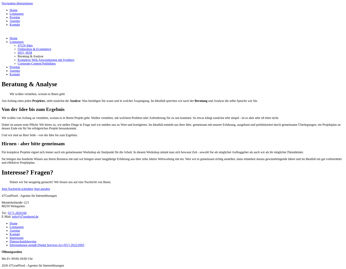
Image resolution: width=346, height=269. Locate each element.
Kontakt (15, 24)
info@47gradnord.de (25, 216)
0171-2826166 (17, 213)
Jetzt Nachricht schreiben (17, 189)
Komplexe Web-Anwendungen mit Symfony (46, 60)
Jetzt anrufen (42, 189)
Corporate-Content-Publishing (37, 63)
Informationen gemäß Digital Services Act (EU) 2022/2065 (47, 245)
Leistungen (17, 13)
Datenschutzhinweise (23, 241)
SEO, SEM (25, 52)
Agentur (15, 21)
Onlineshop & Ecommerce (34, 49)
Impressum (16, 238)
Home (13, 10)
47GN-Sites (25, 45)
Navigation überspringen (17, 3)
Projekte (15, 17)
